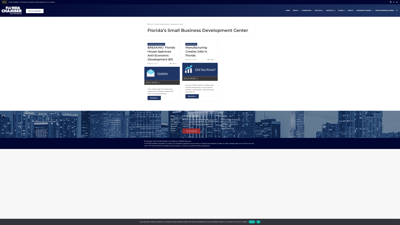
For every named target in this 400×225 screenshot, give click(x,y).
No (258, 222)
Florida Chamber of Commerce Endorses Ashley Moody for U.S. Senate (31, 2)
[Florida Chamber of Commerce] (12, 10)
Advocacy (330, 10)
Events (350, 10)
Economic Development (156, 44)
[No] (397, 222)
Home (288, 10)
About (295, 10)
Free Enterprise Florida (384, 10)
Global (341, 10)
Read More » (154, 98)
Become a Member (35, 11)
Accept (252, 222)
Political (318, 10)
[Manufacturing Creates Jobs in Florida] (200, 72)
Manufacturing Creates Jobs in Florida (196, 51)
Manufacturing (191, 44)
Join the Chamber (191, 131)
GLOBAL (173, 128)
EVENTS (173, 130)
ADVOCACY (174, 124)
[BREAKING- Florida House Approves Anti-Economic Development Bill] (162, 76)
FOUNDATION (174, 122)
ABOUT (172, 120)
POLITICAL (173, 126)
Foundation (306, 10)
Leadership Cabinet (363, 10)
